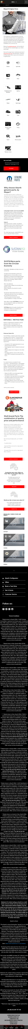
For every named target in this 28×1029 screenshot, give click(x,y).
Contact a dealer (14, 391)
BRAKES (5, 564)
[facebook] (3, 608)
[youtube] (12, 608)
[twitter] (6, 608)
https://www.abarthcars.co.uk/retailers (15, 943)
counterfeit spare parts (12, 46)
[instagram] (9, 608)
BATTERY (6, 531)
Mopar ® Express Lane (8, 53)
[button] (14, 570)
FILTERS (5, 548)
